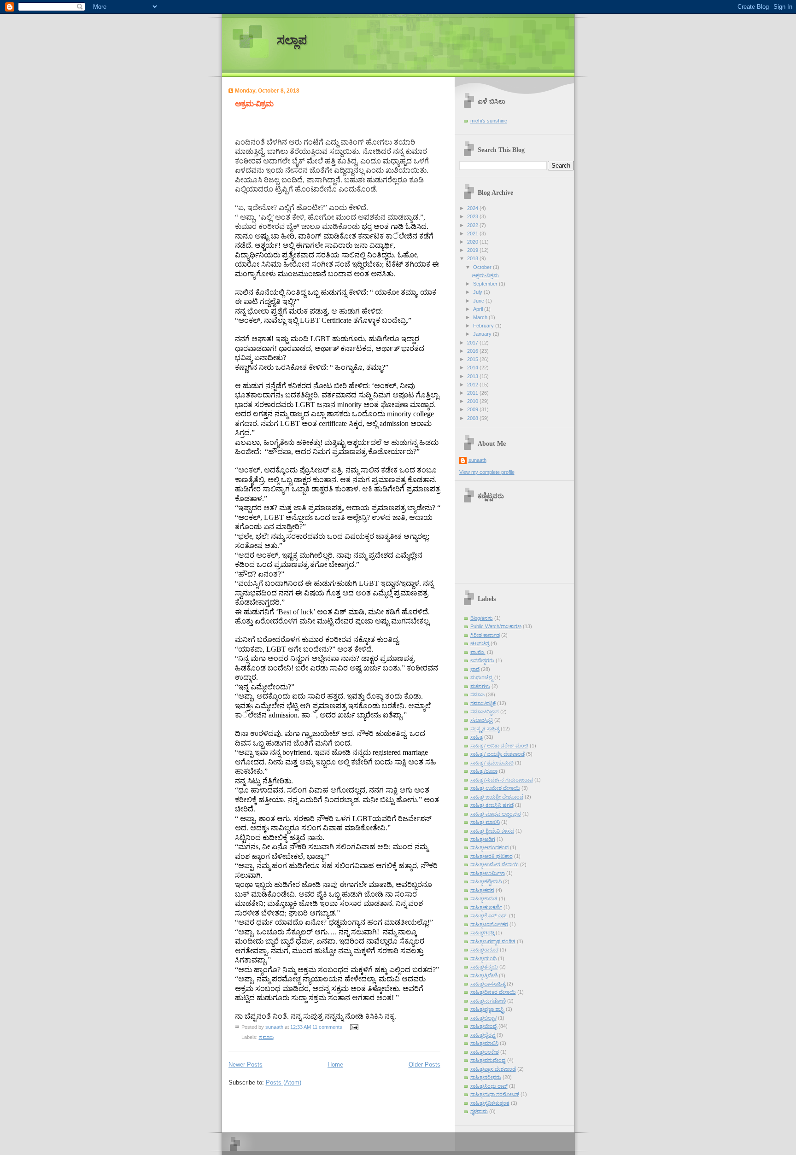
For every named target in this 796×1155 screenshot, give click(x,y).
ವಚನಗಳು (480, 686)
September (486, 283)
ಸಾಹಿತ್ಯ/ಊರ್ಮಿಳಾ (487, 873)
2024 (473, 208)
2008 (473, 418)
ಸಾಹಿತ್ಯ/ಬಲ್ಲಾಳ (483, 1018)
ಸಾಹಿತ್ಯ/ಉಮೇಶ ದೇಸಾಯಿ (494, 864)
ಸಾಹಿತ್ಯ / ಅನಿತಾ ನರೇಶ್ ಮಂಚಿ (499, 745)
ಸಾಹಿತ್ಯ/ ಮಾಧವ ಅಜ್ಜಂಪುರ (495, 814)
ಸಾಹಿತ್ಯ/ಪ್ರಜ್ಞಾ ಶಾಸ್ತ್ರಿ (487, 1009)
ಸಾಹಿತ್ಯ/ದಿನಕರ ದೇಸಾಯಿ (493, 992)
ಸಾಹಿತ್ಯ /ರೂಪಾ (484, 771)
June (479, 300)
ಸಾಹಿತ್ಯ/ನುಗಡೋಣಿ (488, 1000)
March (481, 317)
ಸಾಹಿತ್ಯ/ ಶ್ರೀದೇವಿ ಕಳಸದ (492, 831)
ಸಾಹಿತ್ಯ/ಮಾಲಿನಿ (484, 1043)
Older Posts (424, 1064)
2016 (473, 351)
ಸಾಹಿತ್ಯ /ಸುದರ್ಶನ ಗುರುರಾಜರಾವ (501, 779)
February (484, 325)
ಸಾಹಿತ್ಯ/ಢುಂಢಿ (483, 958)
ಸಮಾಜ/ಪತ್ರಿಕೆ (483, 703)
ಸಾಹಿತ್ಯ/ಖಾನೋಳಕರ (489, 924)
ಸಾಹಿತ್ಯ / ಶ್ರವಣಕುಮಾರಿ (492, 762)
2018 (473, 258)
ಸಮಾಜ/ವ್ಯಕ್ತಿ (481, 720)
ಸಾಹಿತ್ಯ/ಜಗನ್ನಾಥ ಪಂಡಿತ (492, 941)
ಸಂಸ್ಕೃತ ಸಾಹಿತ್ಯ (484, 728)
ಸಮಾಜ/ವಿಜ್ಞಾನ (484, 711)
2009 (473, 409)
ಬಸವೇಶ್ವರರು (482, 660)
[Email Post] (354, 1026)
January (483, 334)
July (478, 292)
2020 (473, 242)
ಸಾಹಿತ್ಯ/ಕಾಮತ (484, 898)
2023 (473, 216)
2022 (473, 225)
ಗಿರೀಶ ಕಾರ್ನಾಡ (485, 635)
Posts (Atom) (283, 1082)
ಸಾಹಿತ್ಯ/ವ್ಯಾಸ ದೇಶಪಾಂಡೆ (493, 1069)
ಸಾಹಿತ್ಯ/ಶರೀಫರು (485, 1077)
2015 (473, 359)
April (478, 309)
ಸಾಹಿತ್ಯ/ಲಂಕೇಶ (484, 1052)
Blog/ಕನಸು (481, 618)
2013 (473, 376)
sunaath (477, 460)
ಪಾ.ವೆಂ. (478, 652)
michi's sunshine (488, 120)
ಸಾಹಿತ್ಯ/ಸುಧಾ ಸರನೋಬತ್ (494, 1094)
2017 (473, 342)
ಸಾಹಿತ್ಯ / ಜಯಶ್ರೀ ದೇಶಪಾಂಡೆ (497, 754)
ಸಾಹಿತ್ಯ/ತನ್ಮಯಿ (484, 966)
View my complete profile (487, 472)
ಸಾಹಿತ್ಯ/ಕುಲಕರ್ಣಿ (486, 907)
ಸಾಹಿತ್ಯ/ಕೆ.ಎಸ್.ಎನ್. (489, 915)
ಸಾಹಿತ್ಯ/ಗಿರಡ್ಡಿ (482, 932)
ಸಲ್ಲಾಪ (292, 40)
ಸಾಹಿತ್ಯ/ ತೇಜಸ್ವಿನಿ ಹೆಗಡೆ (492, 805)
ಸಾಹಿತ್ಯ (476, 737)
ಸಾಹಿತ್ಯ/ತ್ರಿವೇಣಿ (484, 975)
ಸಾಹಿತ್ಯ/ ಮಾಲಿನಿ (485, 822)
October (483, 267)
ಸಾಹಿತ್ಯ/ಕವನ (482, 890)
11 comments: (328, 1026)
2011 (473, 393)
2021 (473, 233)
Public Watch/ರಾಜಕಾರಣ (495, 626)
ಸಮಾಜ (266, 1037)
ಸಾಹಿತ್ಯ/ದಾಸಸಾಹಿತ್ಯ (487, 983)
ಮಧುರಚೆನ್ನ (481, 677)
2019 (473, 250)
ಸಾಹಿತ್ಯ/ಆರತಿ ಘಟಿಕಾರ (491, 856)
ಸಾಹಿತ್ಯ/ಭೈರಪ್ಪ (482, 1035)
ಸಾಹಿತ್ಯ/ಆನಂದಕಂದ (489, 847)
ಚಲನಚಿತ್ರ (479, 643)
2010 (473, 401)
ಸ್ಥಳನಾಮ (479, 1111)
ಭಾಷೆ (475, 669)
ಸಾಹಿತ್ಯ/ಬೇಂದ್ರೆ (483, 1026)
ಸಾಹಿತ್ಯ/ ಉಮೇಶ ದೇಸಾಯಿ (495, 788)
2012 (473, 384)
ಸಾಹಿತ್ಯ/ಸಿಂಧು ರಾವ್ (489, 1086)
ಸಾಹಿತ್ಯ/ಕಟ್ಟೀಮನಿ (486, 881)
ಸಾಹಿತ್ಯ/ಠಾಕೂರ (484, 949)
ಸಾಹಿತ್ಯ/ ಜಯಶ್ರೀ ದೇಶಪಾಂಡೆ (496, 796)
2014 (473, 367)
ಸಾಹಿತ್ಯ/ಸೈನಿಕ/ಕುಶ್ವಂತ (489, 1103)
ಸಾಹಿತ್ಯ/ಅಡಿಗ (482, 839)
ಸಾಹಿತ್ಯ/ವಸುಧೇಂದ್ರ (488, 1060)
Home (335, 1064)
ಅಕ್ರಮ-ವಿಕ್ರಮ (254, 103)
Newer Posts (245, 1064)
